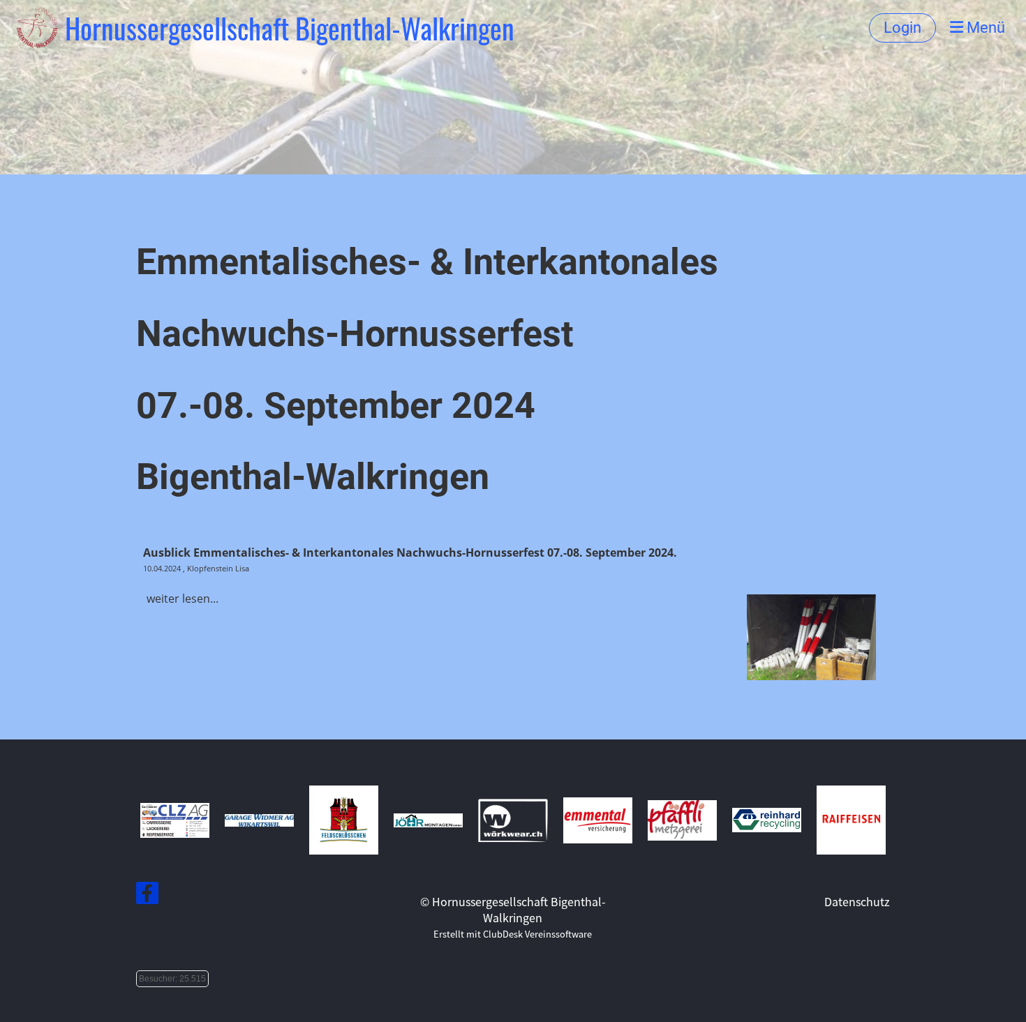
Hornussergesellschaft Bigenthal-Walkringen (289, 27)
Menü (984, 27)
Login (902, 27)
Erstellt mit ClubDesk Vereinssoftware (512, 933)
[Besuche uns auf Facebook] (147, 894)
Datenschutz (857, 901)
